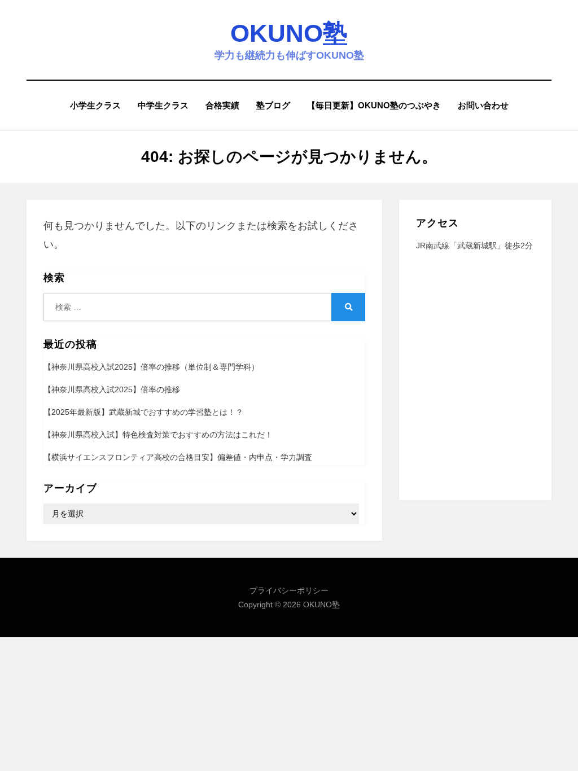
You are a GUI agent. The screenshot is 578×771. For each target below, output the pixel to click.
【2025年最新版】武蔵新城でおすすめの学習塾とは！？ (143, 412)
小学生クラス (95, 105)
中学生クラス (163, 105)
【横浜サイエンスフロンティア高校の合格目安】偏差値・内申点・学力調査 (177, 457)
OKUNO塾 (289, 33)
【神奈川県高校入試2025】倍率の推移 (111, 389)
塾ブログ (273, 105)
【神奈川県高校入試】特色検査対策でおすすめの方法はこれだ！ (158, 434)
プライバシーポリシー (289, 590)
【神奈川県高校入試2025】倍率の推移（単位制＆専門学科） (151, 366)
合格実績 (222, 105)
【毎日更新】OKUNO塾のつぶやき (374, 105)
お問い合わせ (483, 105)
